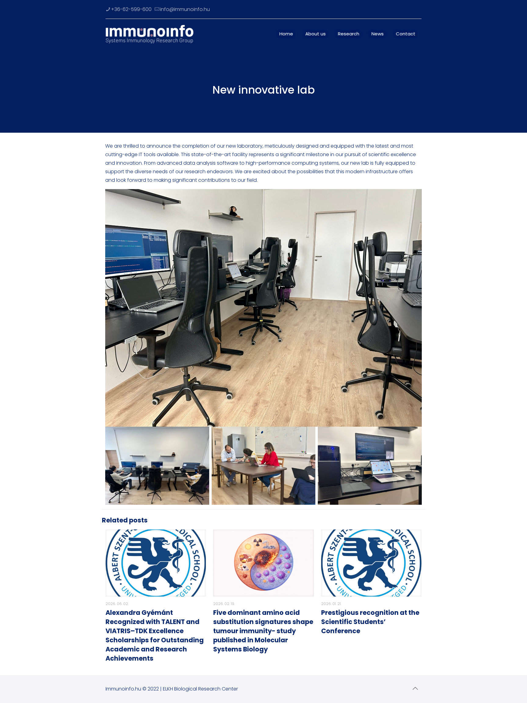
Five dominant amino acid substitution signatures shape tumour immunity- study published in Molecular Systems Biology (263, 631)
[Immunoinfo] (149, 34)
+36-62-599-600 (131, 9)
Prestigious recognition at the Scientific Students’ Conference (370, 621)
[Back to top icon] (415, 688)
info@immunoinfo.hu (185, 9)
